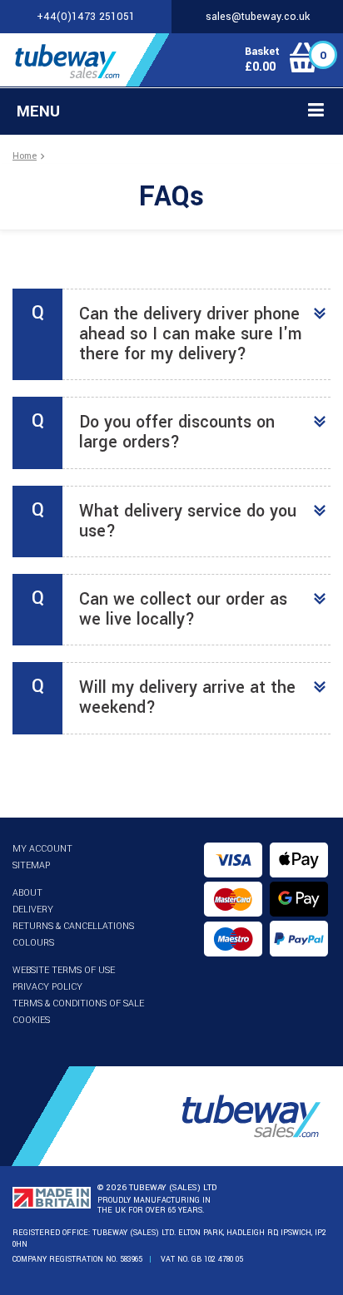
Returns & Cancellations (73, 926)
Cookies (31, 1020)
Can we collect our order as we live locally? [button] (183, 609)
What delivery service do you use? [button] (187, 521)
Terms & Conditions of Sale (78, 1003)
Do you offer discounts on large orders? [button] (177, 432)
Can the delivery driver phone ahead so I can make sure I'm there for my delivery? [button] (190, 334)
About (27, 893)
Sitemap (31, 865)
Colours (33, 943)
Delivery (32, 909)
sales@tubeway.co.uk (258, 16)
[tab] (171, 334)
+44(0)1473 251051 (86, 16)
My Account (42, 849)
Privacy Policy (47, 987)
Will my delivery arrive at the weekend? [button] (187, 697)
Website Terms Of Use (63, 970)
